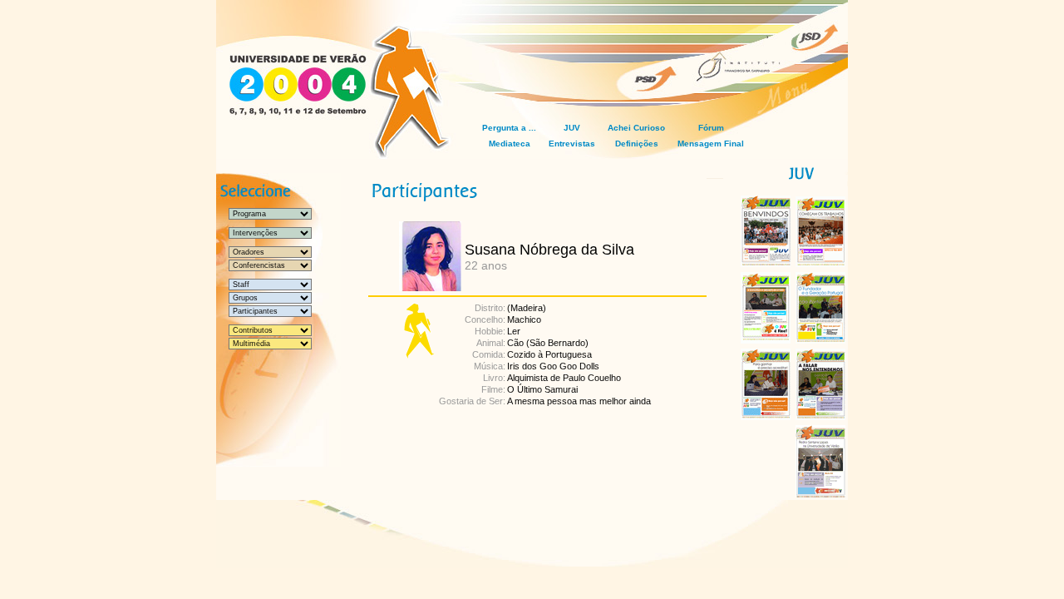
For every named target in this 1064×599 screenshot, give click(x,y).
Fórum (711, 127)
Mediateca (509, 143)
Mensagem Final (710, 143)
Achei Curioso (636, 127)
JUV (572, 127)
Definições (636, 143)
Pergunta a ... (509, 127)
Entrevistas (572, 143)
